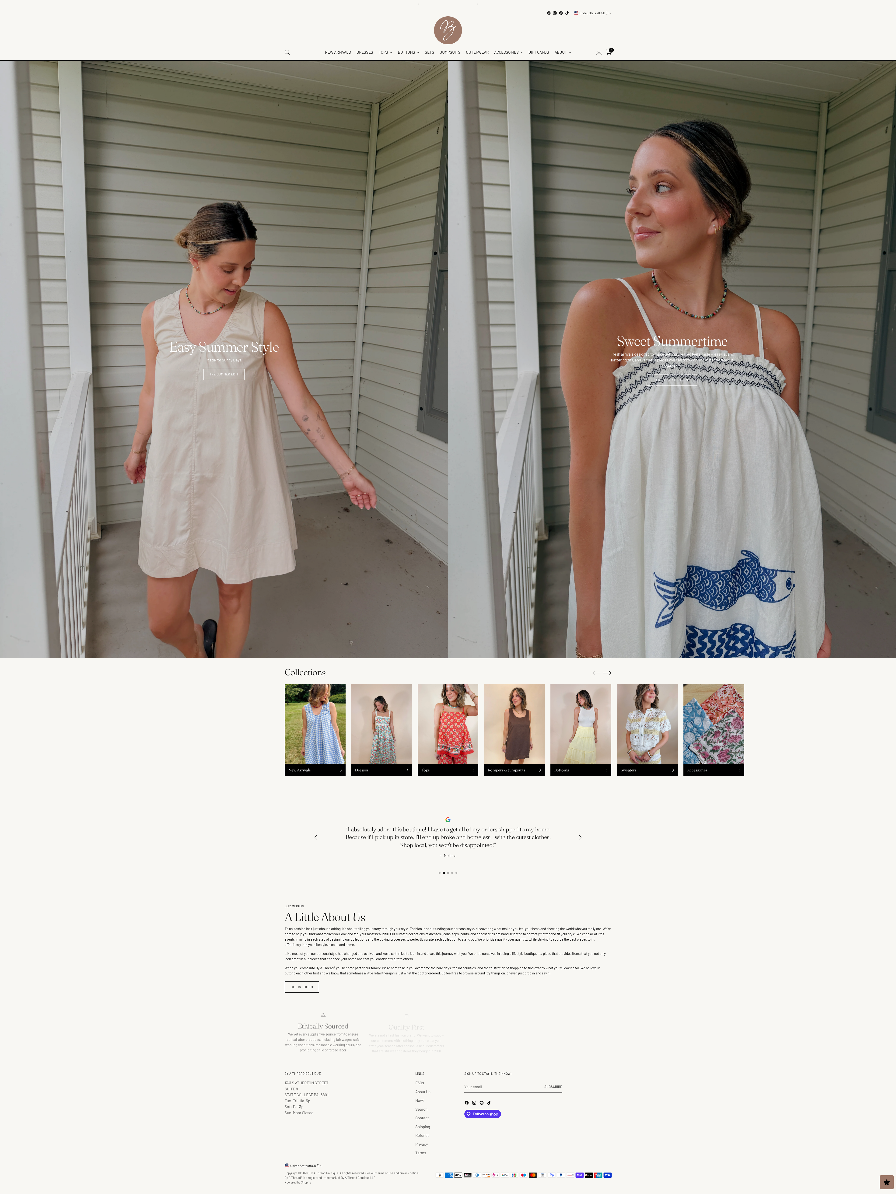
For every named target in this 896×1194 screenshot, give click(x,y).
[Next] (477, 4)
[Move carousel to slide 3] (448, 873)
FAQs (419, 1082)
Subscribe (553, 1087)
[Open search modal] (287, 52)
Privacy (421, 1144)
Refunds (422, 1135)
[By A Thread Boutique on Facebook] (549, 13)
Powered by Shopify (298, 1182)
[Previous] (418, 4)
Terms (420, 1152)
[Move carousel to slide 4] (452, 873)
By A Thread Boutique (323, 1173)
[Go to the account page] (599, 52)
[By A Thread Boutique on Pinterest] (561, 13)
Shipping (422, 1126)
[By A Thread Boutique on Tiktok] (567, 13)
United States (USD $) (593, 13)
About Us (422, 1091)
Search (421, 1109)
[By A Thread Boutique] (448, 30)
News (419, 1100)
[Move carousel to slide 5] (456, 873)
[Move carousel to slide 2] (444, 873)
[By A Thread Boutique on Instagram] (555, 13)
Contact (422, 1117)
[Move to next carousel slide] (607, 673)
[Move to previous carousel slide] (597, 673)
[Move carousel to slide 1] (440, 873)
